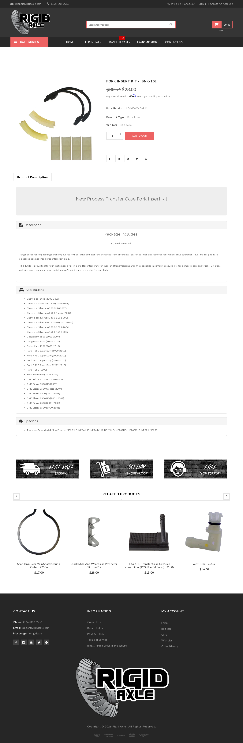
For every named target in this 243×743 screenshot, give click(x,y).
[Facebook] (109, 158)
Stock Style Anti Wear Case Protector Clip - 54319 (94, 565)
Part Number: (115, 108)
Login (164, 622)
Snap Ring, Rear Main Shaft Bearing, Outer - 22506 (39, 565)
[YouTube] (128, 158)
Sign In (203, 3)
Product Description (32, 177)
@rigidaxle (35, 633)
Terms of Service (97, 639)
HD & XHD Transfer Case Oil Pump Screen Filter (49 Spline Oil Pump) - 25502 (149, 565)
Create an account (221, 3)
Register (166, 628)
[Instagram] (118, 158)
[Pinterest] (146, 158)
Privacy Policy (95, 633)
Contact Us (94, 622)
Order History (169, 646)
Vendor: (111, 124)
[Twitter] (137, 158)
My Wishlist (174, 3)
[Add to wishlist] (39, 537)
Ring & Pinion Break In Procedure (107, 645)
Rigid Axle (119, 726)
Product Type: (115, 117)
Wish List (166, 640)
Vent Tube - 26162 (204, 563)
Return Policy (95, 627)
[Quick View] (46, 537)
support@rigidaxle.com (28, 3)
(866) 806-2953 (60, 3)
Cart (164, 634)
